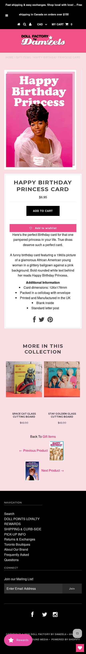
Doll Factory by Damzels (48, 634)
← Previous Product (33, 450)
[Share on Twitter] (42, 320)
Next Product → (52, 470)
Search (9, 513)
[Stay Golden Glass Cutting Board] (62, 396)
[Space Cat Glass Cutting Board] (24, 396)
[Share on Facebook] (34, 320)
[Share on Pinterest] (50, 320)
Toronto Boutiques (17, 544)
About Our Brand (16, 549)
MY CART (62, 24)
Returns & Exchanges (19, 539)
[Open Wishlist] (80, 648)
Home (10, 57)
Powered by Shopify (65, 639)
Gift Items (23, 57)
